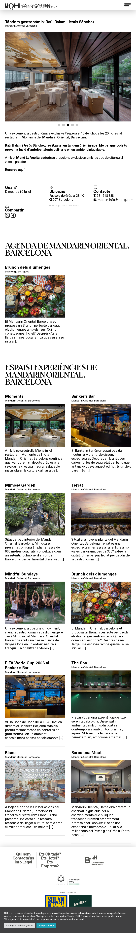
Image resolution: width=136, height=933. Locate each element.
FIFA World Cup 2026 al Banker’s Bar (27, 665)
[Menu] (127, 5)
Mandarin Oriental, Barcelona (21, 25)
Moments (14, 396)
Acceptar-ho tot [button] (46, 925)
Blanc (10, 752)
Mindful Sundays (21, 574)
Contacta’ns (23, 858)
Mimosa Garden (20, 485)
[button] (59, 125)
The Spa (79, 663)
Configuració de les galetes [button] (19, 925)
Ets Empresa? (50, 864)
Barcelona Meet (86, 752)
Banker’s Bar (83, 396)
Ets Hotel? (50, 858)
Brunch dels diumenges (27, 267)
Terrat (77, 485)
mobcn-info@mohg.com (115, 199)
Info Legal (23, 862)
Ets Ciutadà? (50, 854)
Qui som (23, 854)
